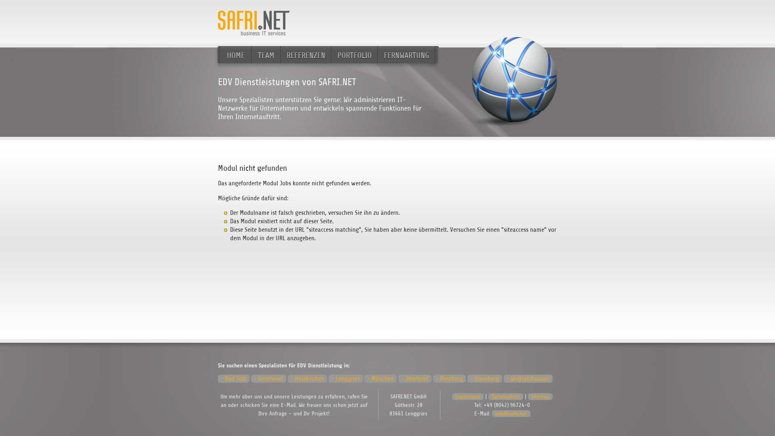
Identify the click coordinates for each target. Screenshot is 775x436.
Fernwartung (406, 55)
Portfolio (354, 55)
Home (236, 55)
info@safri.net (511, 414)
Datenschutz (506, 397)
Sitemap (540, 397)
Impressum (467, 397)
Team (266, 55)
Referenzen (306, 55)
